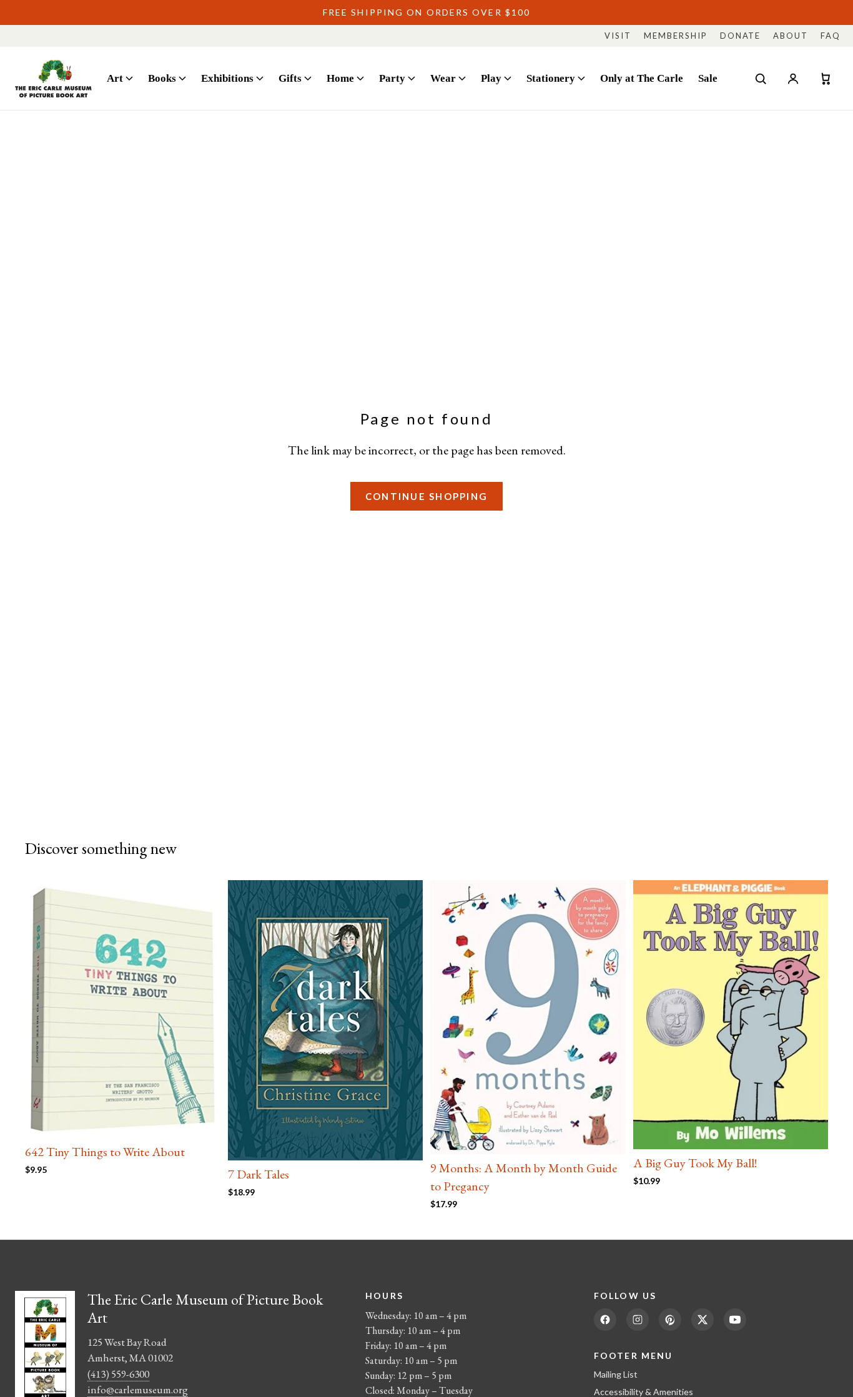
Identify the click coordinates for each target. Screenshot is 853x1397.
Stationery (550, 78)
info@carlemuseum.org (137, 1389)
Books (162, 78)
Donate (740, 36)
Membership (676, 36)
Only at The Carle (641, 78)
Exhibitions (227, 78)
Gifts (290, 78)
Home (340, 78)
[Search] (760, 78)
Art (115, 78)
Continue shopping (426, 496)
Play (491, 78)
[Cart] (825, 78)
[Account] (793, 78)
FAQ (831, 36)
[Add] (201, 1118)
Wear (443, 78)
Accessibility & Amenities (643, 1391)
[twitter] (702, 1319)
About (790, 36)
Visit (617, 36)
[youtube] (735, 1319)
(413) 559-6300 (118, 1374)
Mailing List (616, 1374)
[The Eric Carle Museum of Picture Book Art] (53, 78)
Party (392, 78)
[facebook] (605, 1319)
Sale (707, 78)
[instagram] (637, 1319)
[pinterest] (670, 1319)
